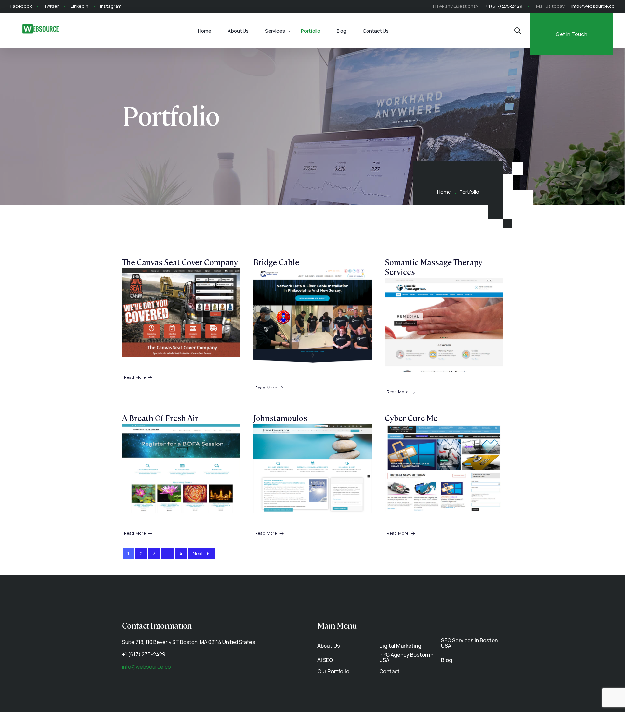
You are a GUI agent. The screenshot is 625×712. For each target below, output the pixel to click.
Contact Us (376, 30)
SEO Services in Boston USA (469, 643)
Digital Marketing (400, 645)
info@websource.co (593, 6)
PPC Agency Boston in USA (406, 657)
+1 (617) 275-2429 (503, 6)
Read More (135, 377)
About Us (238, 30)
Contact (389, 671)
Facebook (21, 6)
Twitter (51, 6)
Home (204, 30)
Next (198, 553)
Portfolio (310, 30)
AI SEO (325, 660)
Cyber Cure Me (411, 418)
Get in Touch (571, 34)
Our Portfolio (333, 671)
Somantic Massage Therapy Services (433, 267)
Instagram (111, 6)
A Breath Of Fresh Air (160, 418)
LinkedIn (79, 6)
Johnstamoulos (280, 418)
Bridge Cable (276, 262)
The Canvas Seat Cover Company (180, 262)
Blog (341, 30)
